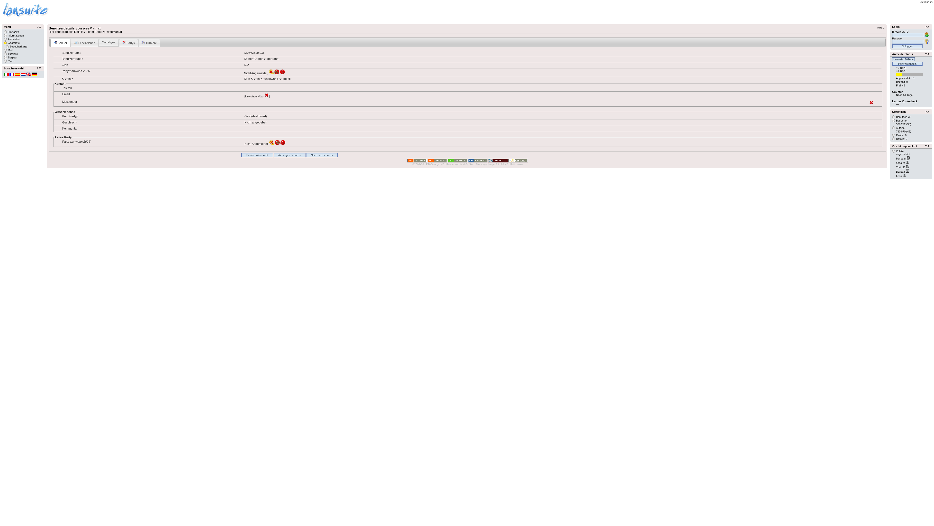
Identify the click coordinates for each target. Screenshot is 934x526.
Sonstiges (108, 42)
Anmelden (13, 39)
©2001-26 (418, 164)
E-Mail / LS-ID (900, 31)
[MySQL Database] (498, 161)
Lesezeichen (86, 43)
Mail (10, 50)
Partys (130, 43)
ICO (246, 64)
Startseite (13, 31)
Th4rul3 (901, 167)
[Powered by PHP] (477, 161)
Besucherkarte (18, 46)
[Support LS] (457, 161)
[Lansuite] (518, 161)
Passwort (897, 38)
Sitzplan (12, 57)
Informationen (16, 35)
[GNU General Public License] (437, 161)
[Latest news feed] (417, 161)
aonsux (901, 162)
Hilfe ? (880, 27)
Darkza (901, 171)
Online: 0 (901, 135)
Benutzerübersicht (257, 155)
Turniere (151, 43)
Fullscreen (516, 164)
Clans (11, 61)
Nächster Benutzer (322, 155)
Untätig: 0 (901, 138)
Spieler (62, 43)
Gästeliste (14, 42)
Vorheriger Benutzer (289, 155)
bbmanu (901, 158)
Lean (899, 176)
